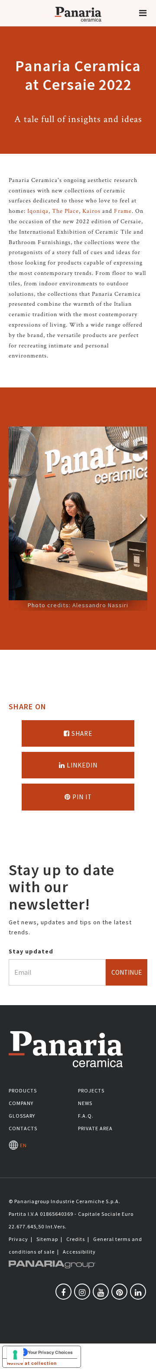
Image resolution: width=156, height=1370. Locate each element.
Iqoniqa (38, 211)
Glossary (22, 1115)
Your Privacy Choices (50, 1352)
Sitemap (47, 1239)
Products (23, 1090)
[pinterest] (119, 1292)
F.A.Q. (86, 1115)
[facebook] (63, 1292)
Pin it (81, 797)
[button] (143, 13)
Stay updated (31, 951)
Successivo (143, 518)
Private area (95, 1128)
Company (21, 1103)
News (85, 1103)
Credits (75, 1239)
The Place (65, 211)
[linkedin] (138, 1292)
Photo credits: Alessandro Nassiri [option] (78, 605)
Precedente (13, 518)
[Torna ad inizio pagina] (143, 1357)
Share (81, 733)
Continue (126, 972)
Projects (91, 1090)
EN (22, 1145)
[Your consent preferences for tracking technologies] (15, 1355)
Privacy (18, 1239)
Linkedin (81, 765)
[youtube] (101, 1292)
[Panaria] (78, 25)
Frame (123, 211)
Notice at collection (32, 1363)
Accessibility (79, 1251)
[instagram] (82, 1292)
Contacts (23, 1128)
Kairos (91, 211)
